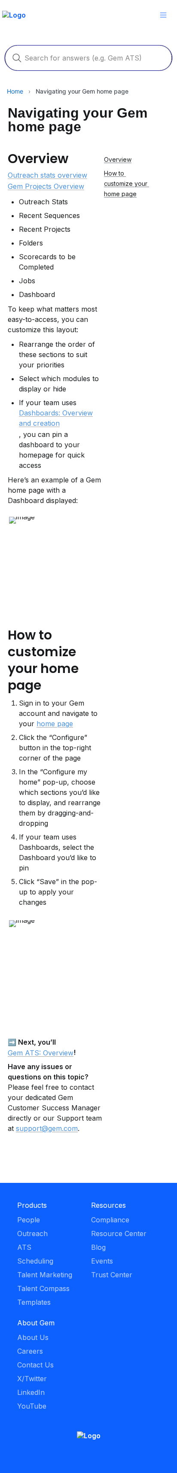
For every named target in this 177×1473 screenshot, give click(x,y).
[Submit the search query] (16, 58)
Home (15, 91)
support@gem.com (47, 1128)
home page (55, 723)
